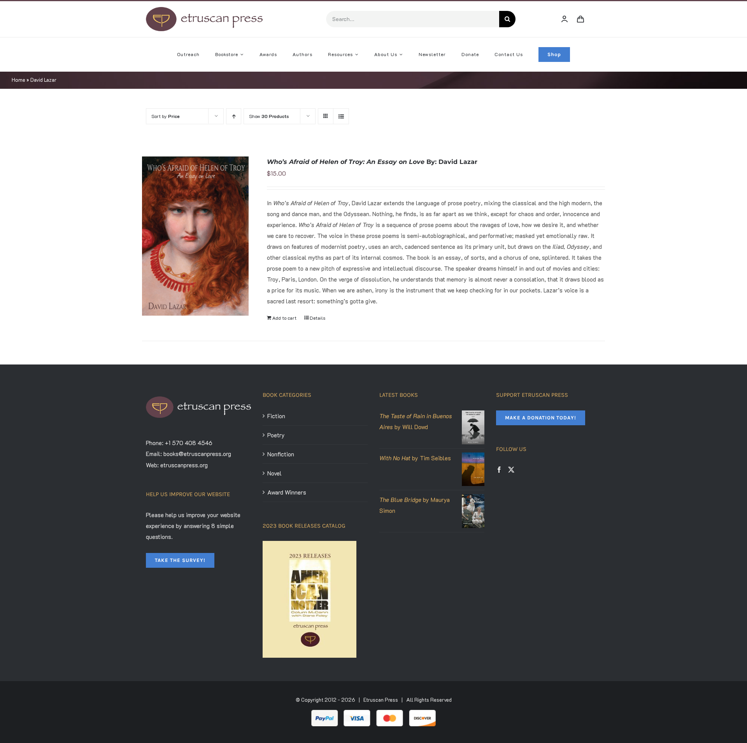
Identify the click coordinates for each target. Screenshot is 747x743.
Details (317, 318)
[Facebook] (499, 470)
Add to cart (284, 318)
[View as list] (341, 116)
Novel (274, 473)
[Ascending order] (233, 116)
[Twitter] (511, 470)
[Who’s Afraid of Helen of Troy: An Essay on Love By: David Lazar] (195, 236)
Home (18, 79)
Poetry (276, 435)
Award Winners (286, 492)
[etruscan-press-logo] (204, 10)
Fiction (276, 416)
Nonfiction (280, 454)
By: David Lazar (372, 162)
